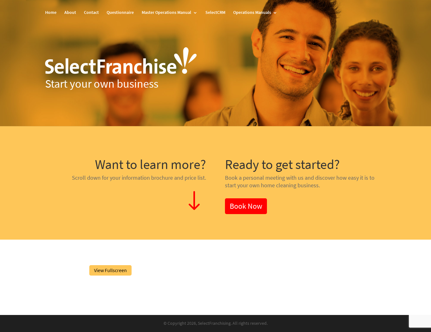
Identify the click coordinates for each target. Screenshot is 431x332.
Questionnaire (120, 12)
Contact (91, 12)
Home (50, 12)
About (70, 12)
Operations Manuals (252, 12)
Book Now (246, 206)
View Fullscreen (110, 270)
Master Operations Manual (166, 12)
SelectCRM (215, 12)
